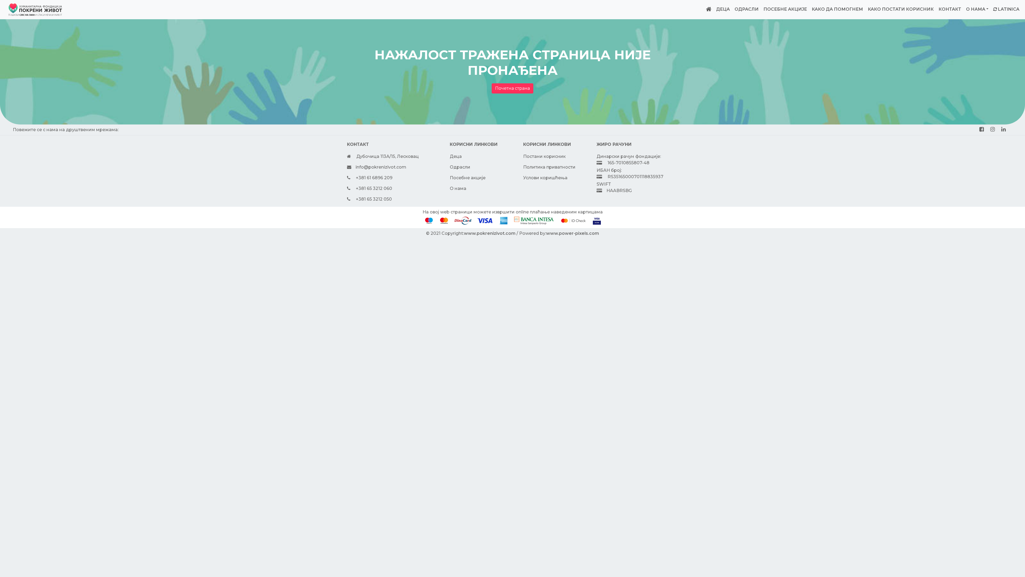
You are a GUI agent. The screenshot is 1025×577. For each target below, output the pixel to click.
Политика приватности (549, 167)
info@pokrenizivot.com (381, 167)
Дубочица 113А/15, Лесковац (387, 156)
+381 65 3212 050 (374, 199)
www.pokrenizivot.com (489, 233)
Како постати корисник (901, 9)
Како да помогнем (837, 9)
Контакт (950, 9)
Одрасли (747, 9)
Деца (723, 9)
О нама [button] (975, 9)
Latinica (1008, 9)
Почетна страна (512, 88)
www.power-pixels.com (572, 233)
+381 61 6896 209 (374, 177)
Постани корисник (544, 156)
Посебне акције (785, 9)
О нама (458, 188)
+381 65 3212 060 (374, 188)
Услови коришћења (545, 177)
